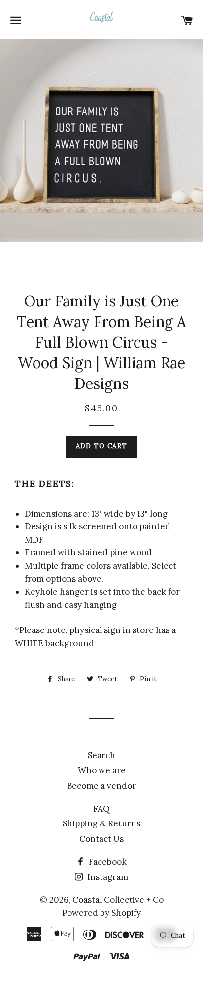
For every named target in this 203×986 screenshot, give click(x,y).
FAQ (101, 808)
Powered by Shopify (101, 912)
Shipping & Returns (101, 823)
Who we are (102, 770)
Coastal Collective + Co (118, 899)
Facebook (107, 861)
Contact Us (101, 838)
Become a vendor (101, 785)
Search (101, 755)
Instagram (106, 877)
